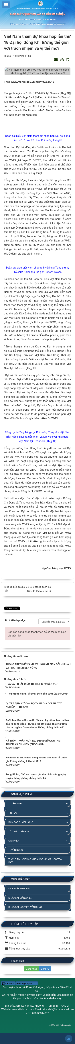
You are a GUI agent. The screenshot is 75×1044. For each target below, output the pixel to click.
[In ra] (62, 59)
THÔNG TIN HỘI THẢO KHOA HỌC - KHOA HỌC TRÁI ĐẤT (35, 860)
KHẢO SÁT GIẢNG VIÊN (20, 897)
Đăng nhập (31, 968)
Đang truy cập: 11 (28, 983)
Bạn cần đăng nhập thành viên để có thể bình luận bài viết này (37, 633)
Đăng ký (45, 968)
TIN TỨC (12, 812)
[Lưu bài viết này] (68, 59)
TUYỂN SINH (15, 803)
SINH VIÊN (13, 840)
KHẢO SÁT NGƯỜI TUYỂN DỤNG (25, 906)
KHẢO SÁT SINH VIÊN (19, 888)
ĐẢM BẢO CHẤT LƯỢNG (20, 822)
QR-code (9, 983)
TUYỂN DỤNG (15, 849)
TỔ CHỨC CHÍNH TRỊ (19, 831)
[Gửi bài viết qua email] (56, 59)
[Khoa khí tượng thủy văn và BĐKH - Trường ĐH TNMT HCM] (37, 3)
